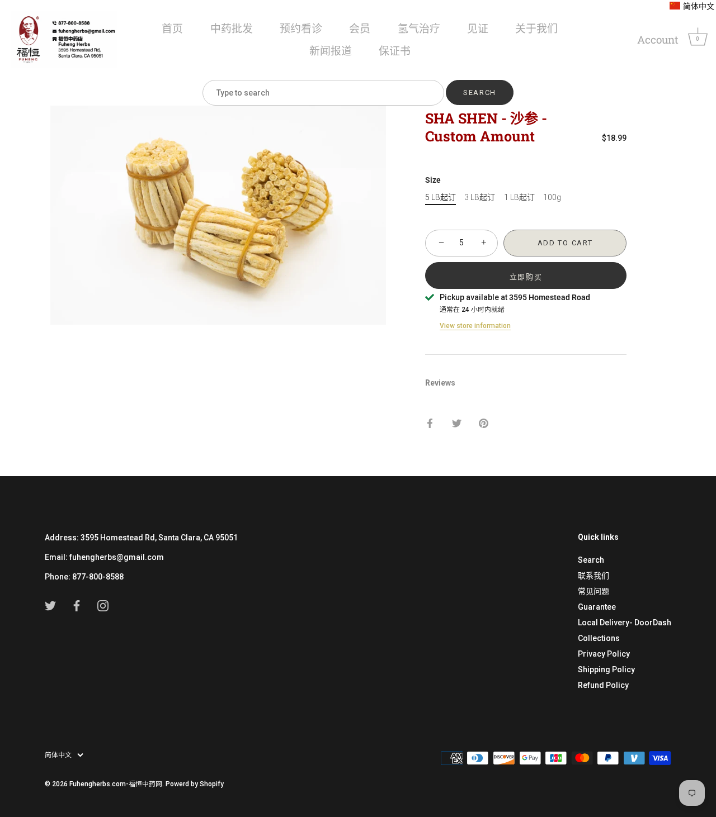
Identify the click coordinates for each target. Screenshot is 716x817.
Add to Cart (565, 243)
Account (658, 39)
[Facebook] (76, 605)
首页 (172, 28)
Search (591, 559)
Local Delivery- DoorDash (624, 622)
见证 (477, 28)
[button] (692, 6)
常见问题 (593, 591)
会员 (359, 28)
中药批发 (231, 28)
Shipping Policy (606, 669)
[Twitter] (50, 605)
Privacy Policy (604, 653)
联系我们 (593, 575)
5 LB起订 (440, 197)
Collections (599, 638)
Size (433, 179)
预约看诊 (301, 28)
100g (552, 197)
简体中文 (58, 755)
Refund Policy (603, 685)
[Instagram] (103, 605)
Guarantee (597, 606)
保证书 (395, 51)
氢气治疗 (419, 28)
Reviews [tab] (440, 382)
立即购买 (526, 277)
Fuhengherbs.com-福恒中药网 (115, 784)
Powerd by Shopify (195, 784)
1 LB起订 (519, 197)
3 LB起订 (479, 197)
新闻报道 (330, 51)
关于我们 (536, 28)
